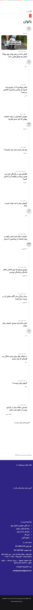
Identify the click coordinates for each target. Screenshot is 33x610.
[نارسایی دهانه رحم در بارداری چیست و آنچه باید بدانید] (14, 396)
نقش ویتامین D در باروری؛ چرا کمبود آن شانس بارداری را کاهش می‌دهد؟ (15, 90)
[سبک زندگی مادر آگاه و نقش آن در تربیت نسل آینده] (14, 285)
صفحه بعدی (9, 414)
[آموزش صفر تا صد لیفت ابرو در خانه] (14, 192)
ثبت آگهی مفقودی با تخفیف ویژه (20, 526)
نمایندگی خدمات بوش (23, 532)
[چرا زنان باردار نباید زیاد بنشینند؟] (14, 138)
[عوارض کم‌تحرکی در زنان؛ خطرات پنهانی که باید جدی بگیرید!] (14, 105)
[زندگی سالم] (16, 5)
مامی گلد (27, 535)
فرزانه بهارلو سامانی (22, 51)
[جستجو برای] (2, 11)
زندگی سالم (14, 598)
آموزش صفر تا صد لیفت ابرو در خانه (15, 204)
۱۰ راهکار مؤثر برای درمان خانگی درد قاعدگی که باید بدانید (14, 357)
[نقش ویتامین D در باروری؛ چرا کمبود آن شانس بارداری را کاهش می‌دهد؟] (14, 75)
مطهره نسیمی (23, 85)
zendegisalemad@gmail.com (22, 571)
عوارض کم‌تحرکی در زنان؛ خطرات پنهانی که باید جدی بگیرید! (15, 118)
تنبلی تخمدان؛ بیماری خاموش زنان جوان (14, 324)
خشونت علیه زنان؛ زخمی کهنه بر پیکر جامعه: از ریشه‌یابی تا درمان (15, 238)
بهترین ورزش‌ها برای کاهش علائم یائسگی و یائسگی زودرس (15, 271)
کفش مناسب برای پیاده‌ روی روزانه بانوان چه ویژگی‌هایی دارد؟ (14, 55)
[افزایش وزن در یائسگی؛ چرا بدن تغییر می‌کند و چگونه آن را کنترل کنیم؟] (14, 162)
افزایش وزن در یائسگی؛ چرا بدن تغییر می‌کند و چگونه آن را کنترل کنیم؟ (15, 177)
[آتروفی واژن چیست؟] (14, 371)
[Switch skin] (5, 11)
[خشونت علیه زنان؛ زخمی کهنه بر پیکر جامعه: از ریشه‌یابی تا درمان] (14, 225)
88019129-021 (20, 546)
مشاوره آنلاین (26, 538)
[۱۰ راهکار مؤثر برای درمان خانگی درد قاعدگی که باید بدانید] (14, 345)
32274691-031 (19, 550)
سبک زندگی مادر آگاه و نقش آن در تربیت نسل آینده (14, 297)
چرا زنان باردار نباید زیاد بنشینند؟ (15, 149)
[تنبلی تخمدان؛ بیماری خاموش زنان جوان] (14, 311)
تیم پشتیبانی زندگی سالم (21, 171)
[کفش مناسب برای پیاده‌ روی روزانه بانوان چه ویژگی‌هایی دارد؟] (14, 42)
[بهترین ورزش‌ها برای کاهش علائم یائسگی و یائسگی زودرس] (14, 258)
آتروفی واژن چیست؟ (19, 383)
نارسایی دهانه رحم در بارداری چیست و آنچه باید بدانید (17, 408)
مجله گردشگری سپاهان (23, 529)
